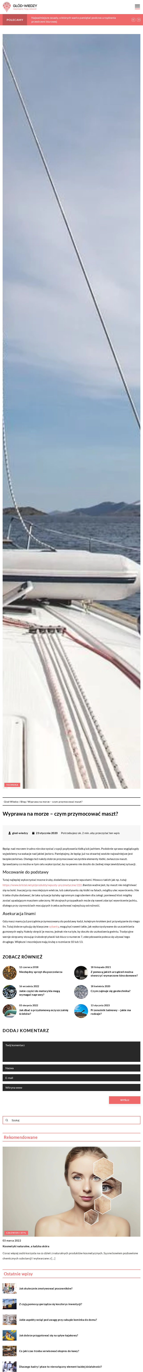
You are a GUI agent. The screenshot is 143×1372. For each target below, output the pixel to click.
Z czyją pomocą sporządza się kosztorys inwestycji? (50, 1304)
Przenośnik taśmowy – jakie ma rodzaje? (111, 1011)
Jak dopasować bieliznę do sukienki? (26, 1246)
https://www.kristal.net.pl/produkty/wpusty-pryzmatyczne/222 (42, 885)
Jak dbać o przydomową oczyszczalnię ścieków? (44, 1011)
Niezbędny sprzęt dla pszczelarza (40, 971)
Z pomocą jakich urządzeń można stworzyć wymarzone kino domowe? (114, 973)
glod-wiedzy (20, 833)
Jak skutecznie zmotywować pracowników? (45, 1288)
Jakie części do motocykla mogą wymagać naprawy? (39, 992)
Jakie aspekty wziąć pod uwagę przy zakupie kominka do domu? (58, 1319)
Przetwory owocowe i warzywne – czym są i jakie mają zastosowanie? (74, 17)
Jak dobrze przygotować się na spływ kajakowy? (48, 1335)
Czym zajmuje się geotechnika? (111, 991)
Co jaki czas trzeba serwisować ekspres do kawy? (49, 1351)
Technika (12, 784)
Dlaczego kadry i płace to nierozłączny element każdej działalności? (60, 1366)
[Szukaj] (7, 1120)
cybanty (54, 926)
